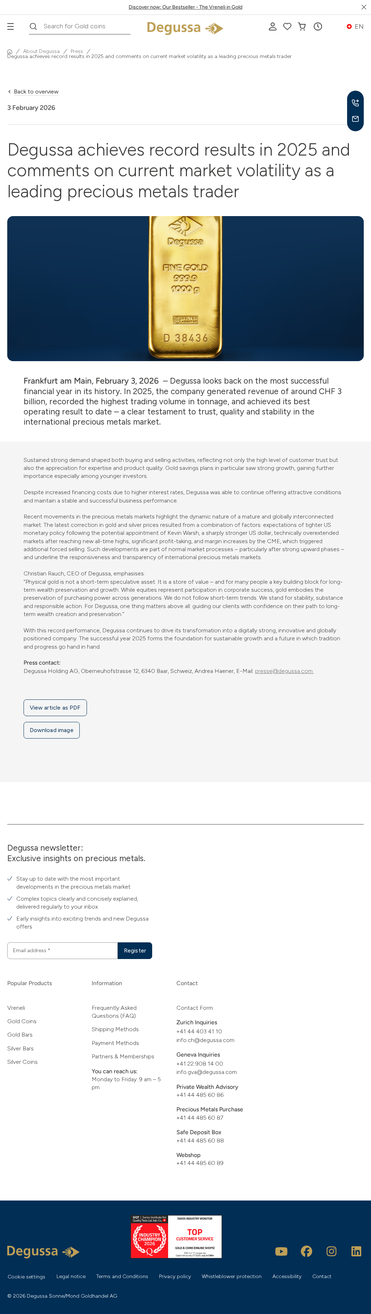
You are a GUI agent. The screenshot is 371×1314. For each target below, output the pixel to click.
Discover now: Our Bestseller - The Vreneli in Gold (185, 7)
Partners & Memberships (123, 1056)
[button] (317, 26)
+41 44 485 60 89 (200, 1163)
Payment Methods (115, 1043)
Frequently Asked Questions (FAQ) (114, 1011)
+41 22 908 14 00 (199, 1063)
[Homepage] (9, 51)
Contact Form (194, 1007)
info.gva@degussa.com (206, 1072)
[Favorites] (287, 26)
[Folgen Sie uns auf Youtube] (281, 1251)
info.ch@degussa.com (205, 1040)
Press (77, 51)
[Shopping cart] (302, 26)
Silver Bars (20, 1048)
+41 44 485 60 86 (200, 1094)
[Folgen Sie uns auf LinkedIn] (356, 1251)
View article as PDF (55, 707)
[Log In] (273, 26)
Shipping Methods (115, 1029)
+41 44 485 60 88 (200, 1140)
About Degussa (41, 51)
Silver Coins (22, 1061)
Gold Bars (20, 1034)
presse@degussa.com (284, 671)
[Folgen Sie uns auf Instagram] (331, 1251)
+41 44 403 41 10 (199, 1031)
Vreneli (16, 1007)
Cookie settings (26, 1277)
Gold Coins (22, 1021)
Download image (52, 730)
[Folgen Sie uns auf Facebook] (306, 1251)
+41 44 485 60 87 (199, 1117)
